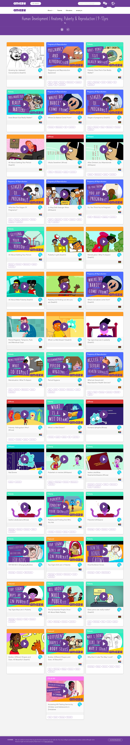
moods (103, 82)
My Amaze (35, 3)
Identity (65, 531)
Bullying (64, 669)
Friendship (18, 439)
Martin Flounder (28, 572)
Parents (59, 10)
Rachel (117, 666)
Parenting (117, 127)
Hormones (62, 82)
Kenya (102, 127)
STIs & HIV (117, 392)
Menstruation (70, 82)
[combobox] (89, 3)
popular (58, 437)
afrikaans (90, 174)
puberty (50, 84)
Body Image (96, 82)
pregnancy (78, 82)
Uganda (90, 394)
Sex (56, 84)
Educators (69, 10)
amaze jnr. (79, 10)
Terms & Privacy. (48, 741)
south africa (61, 84)
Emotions (11, 264)
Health (55, 82)
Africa (50, 82)
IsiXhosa (50, 172)
